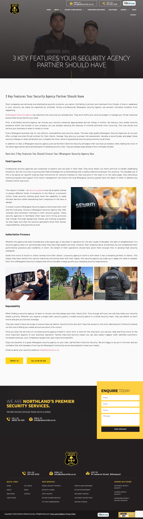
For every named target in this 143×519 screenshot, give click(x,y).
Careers (123, 10)
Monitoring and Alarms (96, 10)
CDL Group (28, 486)
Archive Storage (81, 502)
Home (49, 10)
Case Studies (112, 10)
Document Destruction (83, 498)
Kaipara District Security (120, 493)
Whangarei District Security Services (121, 499)
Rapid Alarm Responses (83, 486)
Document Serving (82, 494)
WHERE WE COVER (122, 482)
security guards (36, 190)
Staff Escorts (47, 494)
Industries (11, 494)
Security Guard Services (73, 10)
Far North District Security (121, 487)
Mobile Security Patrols (51, 486)
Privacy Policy (71, 514)
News (134, 10)
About (56, 10)
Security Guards (48, 490)
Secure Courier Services (51, 498)
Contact (133, 15)
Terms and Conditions (57, 514)
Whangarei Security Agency (19, 115)
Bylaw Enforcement (82, 490)
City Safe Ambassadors (50, 502)
